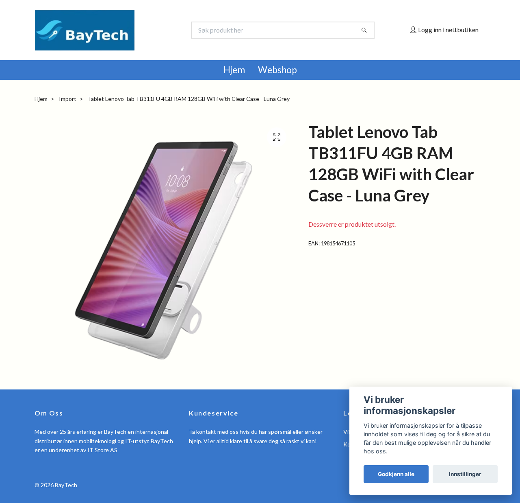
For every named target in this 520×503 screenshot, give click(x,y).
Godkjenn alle (396, 474)
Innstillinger (465, 474)
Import (67, 98)
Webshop (277, 69)
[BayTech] (147, 30)
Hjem (234, 69)
